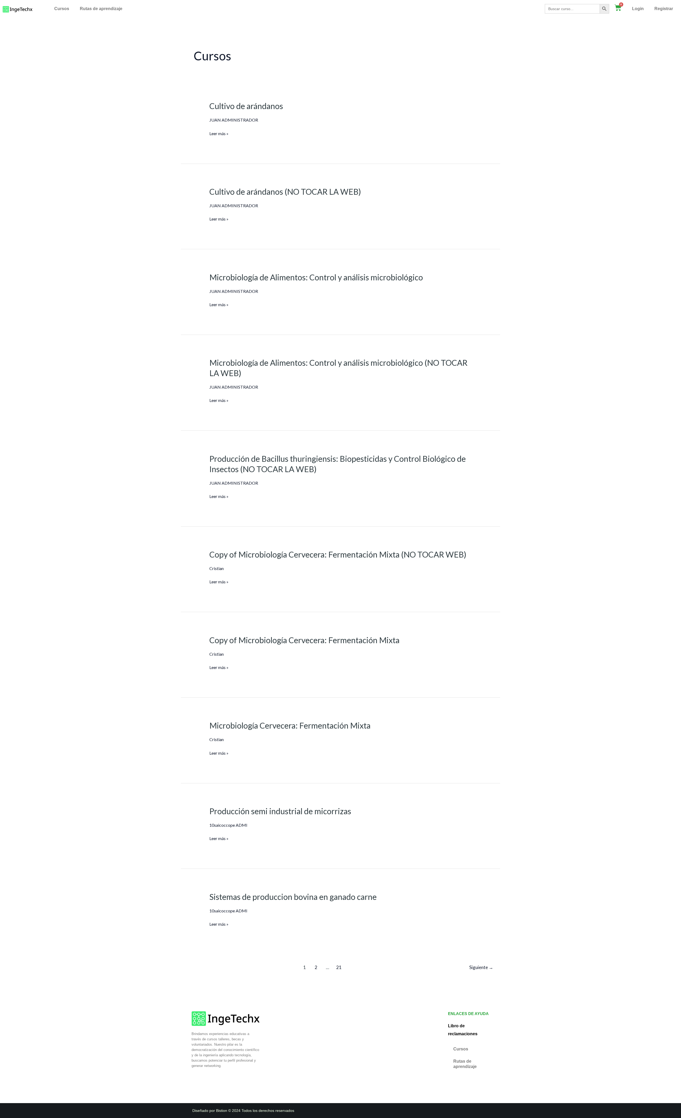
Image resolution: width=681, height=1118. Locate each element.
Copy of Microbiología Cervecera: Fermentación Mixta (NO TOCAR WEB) (337, 554)
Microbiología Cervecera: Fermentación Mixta (290, 725)
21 (339, 967)
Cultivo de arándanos (246, 106)
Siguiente (481, 967)
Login (638, 8)
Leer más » (219, 133)
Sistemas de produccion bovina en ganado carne (293, 896)
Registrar (663, 8)
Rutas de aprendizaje (101, 8)
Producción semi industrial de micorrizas (280, 811)
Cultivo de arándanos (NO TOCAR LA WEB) (285, 191)
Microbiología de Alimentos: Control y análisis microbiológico (316, 277)
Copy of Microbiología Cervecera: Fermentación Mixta (304, 640)
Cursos (61, 8)
